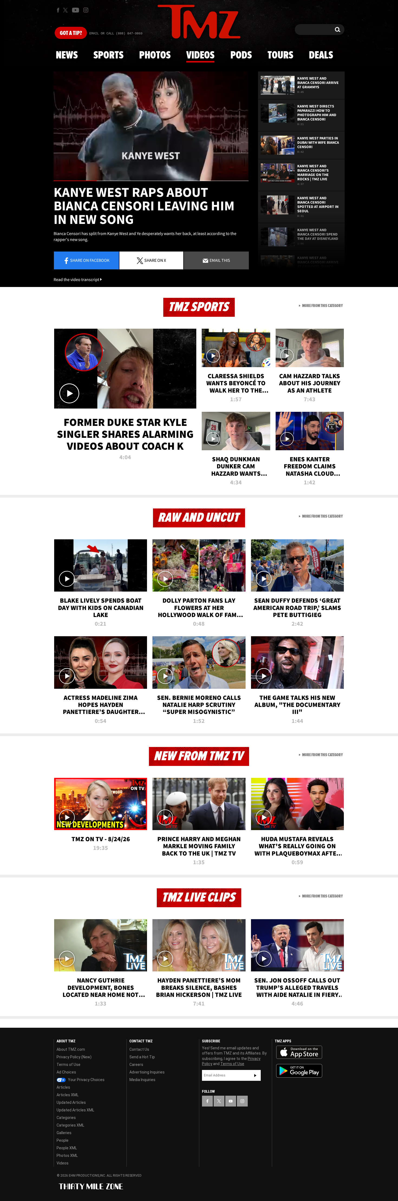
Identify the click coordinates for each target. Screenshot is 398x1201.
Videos (200, 55)
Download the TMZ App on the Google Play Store (299, 1071)
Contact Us (139, 1049)
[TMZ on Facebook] (58, 10)
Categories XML (70, 1125)
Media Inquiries (142, 1080)
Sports (108, 55)
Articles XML (68, 1095)
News (67, 55)
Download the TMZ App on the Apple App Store (299, 1052)
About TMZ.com (71, 1049)
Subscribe (255, 1075)
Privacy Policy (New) (74, 1057)
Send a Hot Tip (142, 1057)
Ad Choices (66, 1072)
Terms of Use (68, 1064)
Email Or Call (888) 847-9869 (115, 33)
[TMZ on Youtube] (75, 10)
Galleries (64, 1133)
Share (89, 260)
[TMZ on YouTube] (230, 1101)
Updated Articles (71, 1102)
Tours (280, 55)
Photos (155, 55)
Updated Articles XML (75, 1110)
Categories (66, 1117)
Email (219, 260)
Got (71, 33)
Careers (136, 1064)
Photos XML (67, 1155)
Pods (241, 55)
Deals (321, 55)
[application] (151, 126)
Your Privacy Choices (86, 1080)
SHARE (155, 260)
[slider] (151, 180)
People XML (67, 1148)
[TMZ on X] (66, 10)
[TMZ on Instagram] (85, 10)
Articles (63, 1087)
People (62, 1140)
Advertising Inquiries (147, 1072)
